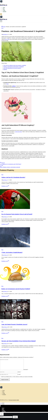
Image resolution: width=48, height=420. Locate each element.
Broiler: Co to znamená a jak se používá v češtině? (16, 289)
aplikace (14, 86)
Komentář (26, 369)
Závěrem (5, 69)
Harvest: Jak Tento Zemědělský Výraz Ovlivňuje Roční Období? (19, 341)
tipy (6, 39)
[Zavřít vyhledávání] (2, 414)
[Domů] (2, 26)
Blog (4, 8)
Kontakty (4, 11)
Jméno (19, 371)
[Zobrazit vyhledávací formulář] (1, 14)
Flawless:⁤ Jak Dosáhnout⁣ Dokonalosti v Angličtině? (13, 66)
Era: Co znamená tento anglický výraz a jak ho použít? (17, 214)
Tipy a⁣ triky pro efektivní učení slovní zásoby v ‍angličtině (14, 65)
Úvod (4, 7)
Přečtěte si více (5, 186)
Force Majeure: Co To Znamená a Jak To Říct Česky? (10, 163)
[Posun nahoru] (1, 404)
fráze (7, 83)
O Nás (4, 10)
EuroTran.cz (5, 34)
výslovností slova (18, 131)
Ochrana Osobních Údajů (14, 400)
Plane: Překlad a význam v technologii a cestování (10, 166)
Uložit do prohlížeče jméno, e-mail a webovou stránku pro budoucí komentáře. (17, 376)
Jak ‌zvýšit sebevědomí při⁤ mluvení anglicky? (12, 68)
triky (8, 39)
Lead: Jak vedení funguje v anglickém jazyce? (14, 324)
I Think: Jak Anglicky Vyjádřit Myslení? (12, 252)
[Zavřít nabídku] (0, 406)
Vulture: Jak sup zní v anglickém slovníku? (13, 177)
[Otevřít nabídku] (1, 21)
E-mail (19, 374)
